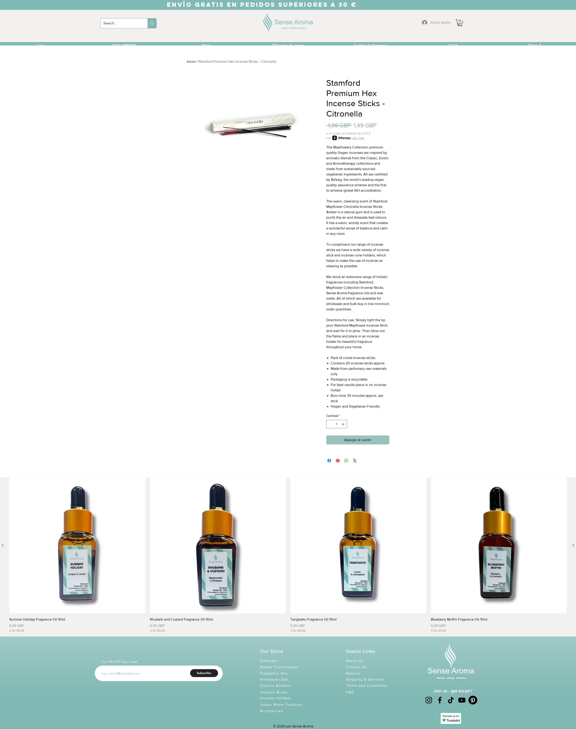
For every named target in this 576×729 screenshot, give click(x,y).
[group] (288, 555)
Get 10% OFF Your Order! (120, 661)
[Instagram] (428, 700)
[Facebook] (439, 700)
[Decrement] (330, 424)
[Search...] (152, 23)
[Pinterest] (472, 700)
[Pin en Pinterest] (337, 460)
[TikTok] (450, 700)
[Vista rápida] (77, 546)
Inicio (191, 61)
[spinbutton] (337, 424)
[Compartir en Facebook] (329, 460)
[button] (460, 22)
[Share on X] (355, 460)
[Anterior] (2, 545)
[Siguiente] (573, 545)
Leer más (357, 138)
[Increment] (343, 424)
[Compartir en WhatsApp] (346, 460)
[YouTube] (461, 700)
